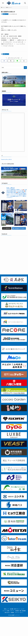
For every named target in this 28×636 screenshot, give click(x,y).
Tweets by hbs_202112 (6, 159)
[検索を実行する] (25, 67)
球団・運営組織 (23, 610)
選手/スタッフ (17, 609)
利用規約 (12, 612)
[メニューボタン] (3, 3)
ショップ (22, 609)
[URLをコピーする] (24, 61)
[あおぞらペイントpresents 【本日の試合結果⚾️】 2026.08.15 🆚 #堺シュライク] (7, 219)
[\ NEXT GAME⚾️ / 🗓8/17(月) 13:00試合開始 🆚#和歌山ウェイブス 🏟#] (20, 206)
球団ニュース (5, 14)
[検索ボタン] (25, 3)
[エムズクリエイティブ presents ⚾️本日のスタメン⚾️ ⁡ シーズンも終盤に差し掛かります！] (7, 206)
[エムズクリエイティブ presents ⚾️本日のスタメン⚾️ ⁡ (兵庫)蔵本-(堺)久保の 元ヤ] (20, 219)
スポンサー (12, 610)
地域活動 (17, 610)
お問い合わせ (7, 612)
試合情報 (11, 609)
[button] (4, 61)
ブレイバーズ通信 (5, 610)
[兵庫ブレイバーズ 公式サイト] (14, 3)
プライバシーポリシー (19, 612)
